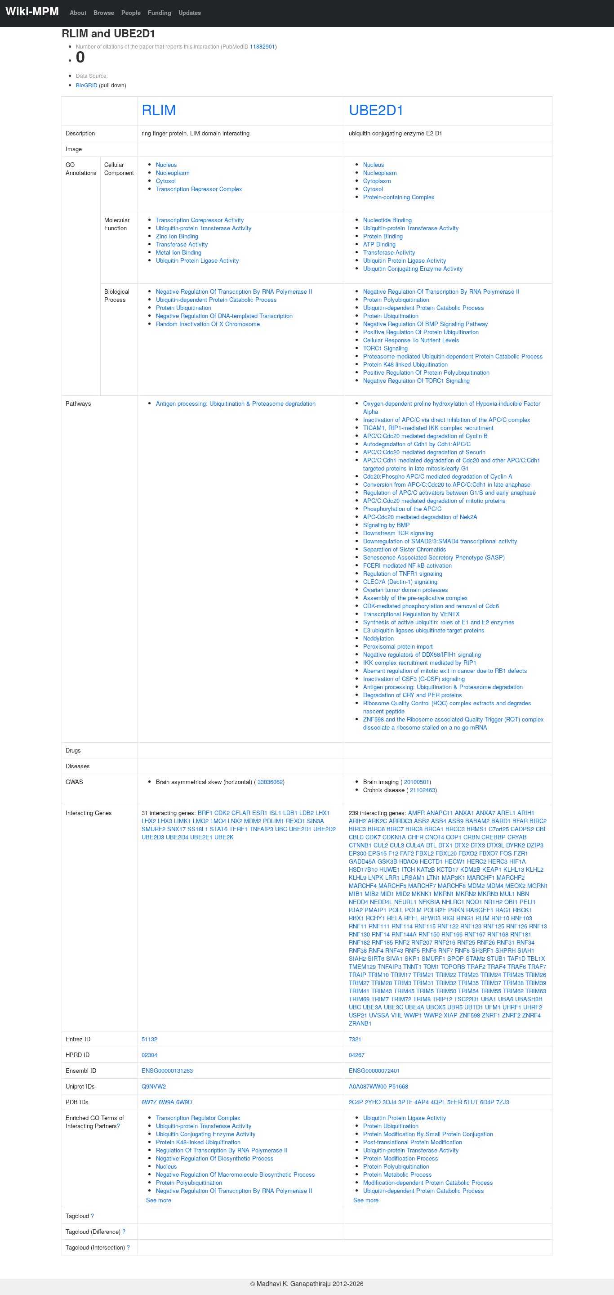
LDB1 (290, 812)
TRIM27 (359, 982)
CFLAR (240, 812)
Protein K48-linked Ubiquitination (405, 364)
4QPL (438, 1102)
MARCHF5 (392, 885)
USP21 (358, 1015)
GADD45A (362, 861)
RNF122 (447, 926)
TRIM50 (446, 990)
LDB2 (306, 812)
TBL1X (536, 958)
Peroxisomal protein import (398, 646)
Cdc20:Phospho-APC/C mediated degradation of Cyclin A (437, 476)
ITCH (408, 869)
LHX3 (165, 820)
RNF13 (538, 926)
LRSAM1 (413, 877)
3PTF (405, 1102)
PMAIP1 (376, 909)
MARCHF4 (363, 885)
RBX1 (356, 918)
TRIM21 (423, 974)
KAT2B (426, 869)
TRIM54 (468, 990)
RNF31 (506, 942)
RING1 (465, 918)
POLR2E (434, 909)
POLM (413, 909)
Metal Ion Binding (178, 252)
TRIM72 (401, 999)
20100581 (416, 781)
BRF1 (205, 812)
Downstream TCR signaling (398, 533)
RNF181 (520, 934)
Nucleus (166, 164)
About (78, 12)
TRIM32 (446, 982)
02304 (149, 1054)
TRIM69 (359, 999)
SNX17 (176, 828)
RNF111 (379, 926)
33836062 (270, 781)
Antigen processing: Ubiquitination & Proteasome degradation (236, 403)
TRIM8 (422, 999)
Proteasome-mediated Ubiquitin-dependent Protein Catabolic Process (453, 356)
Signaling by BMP (386, 524)
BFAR (520, 820)
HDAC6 (408, 861)
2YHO (373, 1102)
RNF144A (404, 934)
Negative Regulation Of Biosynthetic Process (215, 1158)
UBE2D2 (324, 828)
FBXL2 (425, 853)
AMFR (416, 812)
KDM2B (470, 869)
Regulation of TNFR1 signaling (402, 573)
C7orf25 (499, 828)
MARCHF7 (422, 885)
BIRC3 (357, 828)
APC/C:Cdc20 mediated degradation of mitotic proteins (434, 500)
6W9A (166, 1102)
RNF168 (497, 934)
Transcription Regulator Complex (198, 1117)
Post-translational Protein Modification (412, 1142)
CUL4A (415, 845)
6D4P (487, 1102)
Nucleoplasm (173, 172)
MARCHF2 (511, 877)
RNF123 (470, 926)
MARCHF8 (452, 885)
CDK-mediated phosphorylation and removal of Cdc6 (431, 605)
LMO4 (218, 820)
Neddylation (378, 638)
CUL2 (381, 845)
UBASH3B (529, 999)
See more (158, 1200)
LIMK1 (182, 820)
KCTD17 (447, 869)
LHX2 (149, 820)
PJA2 (356, 909)
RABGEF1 (480, 909)
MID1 (387, 893)
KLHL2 (534, 869)
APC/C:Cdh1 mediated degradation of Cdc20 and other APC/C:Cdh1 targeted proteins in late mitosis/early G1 (451, 464)
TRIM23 (468, 974)
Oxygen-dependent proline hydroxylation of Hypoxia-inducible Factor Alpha (451, 407)
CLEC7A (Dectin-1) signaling (400, 581)
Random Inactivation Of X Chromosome (208, 323)
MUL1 (507, 893)
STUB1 (496, 958)
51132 (149, 1039)
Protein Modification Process (400, 1158)
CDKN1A (394, 837)
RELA (394, 918)
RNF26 (486, 942)
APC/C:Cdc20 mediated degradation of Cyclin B (425, 435)
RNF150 (429, 934)
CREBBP (493, 837)
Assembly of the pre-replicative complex (415, 597)
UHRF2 (532, 1007)
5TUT (471, 1102)
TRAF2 (476, 966)
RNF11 (358, 926)
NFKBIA (429, 901)
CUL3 (397, 845)
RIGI (448, 918)
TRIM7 (380, 999)
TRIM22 (446, 974)
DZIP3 (535, 845)
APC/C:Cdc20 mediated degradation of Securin (424, 452)
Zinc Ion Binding (177, 236)
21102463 (422, 789)
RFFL (411, 918)
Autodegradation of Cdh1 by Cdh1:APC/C (417, 443)
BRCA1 (434, 828)
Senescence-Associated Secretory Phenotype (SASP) (434, 557)
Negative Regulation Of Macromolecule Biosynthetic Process (235, 1174)
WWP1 (413, 1015)
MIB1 (356, 893)
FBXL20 (446, 853)
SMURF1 (433, 958)
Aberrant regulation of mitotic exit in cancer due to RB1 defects (445, 670)
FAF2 (407, 853)
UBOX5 (435, 1007)
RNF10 (500, 918)
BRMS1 (477, 828)
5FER (454, 1102)
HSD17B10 (363, 869)
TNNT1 (412, 966)
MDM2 (252, 820)
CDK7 (373, 837)
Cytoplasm (377, 180)
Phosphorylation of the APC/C (402, 508)
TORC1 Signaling (385, 348)
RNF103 (521, 918)
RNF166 (452, 934)
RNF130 (359, 934)
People (131, 12)
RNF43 (394, 950)
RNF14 (381, 934)
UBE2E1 (201, 837)
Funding (159, 12)
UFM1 (493, 1007)
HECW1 (455, 861)
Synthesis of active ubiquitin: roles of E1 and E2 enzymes (439, 622)
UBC (281, 828)
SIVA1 (394, 958)
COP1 (454, 837)
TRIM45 (404, 990)
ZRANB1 (360, 1023)
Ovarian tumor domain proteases (405, 589)
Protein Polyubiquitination (396, 299)
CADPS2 (522, 828)
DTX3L (495, 845)
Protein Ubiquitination (183, 307)
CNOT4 (434, 837)
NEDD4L (381, 901)
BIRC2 (538, 820)
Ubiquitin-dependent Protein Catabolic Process (216, 299)
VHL (396, 1015)
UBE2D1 (377, 109)
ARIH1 (525, 812)
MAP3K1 (453, 877)
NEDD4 (358, 901)
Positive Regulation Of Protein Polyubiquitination (426, 372)
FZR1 (521, 853)
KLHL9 (357, 877)
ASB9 (455, 820)
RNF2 (402, 942)
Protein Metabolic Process (397, 1174)
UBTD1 (473, 1007)
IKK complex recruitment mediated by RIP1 (419, 662)
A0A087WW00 (368, 1086)
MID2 (403, 893)
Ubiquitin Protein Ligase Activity (197, 260)
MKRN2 (466, 893)
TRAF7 (537, 966)
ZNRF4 (531, 1015)
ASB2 (421, 820)
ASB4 (438, 820)
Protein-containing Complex (399, 197)
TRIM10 (378, 974)
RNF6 (429, 950)
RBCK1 (522, 909)
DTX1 (445, 845)
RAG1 (503, 909)
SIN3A (315, 820)
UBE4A (414, 1007)
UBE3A (372, 1007)
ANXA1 (464, 812)
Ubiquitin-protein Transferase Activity (204, 228)
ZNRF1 (491, 1015)
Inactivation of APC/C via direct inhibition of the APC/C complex (446, 419)
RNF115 (425, 926)
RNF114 (402, 926)
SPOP (455, 958)
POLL (395, 909)
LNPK (375, 877)
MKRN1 (444, 893)
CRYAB (517, 837)
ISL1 (275, 812)
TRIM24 (491, 974)
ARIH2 (357, 820)
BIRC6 (376, 828)
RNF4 (376, 950)
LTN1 (433, 877)
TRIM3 (402, 982)
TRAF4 (496, 966)
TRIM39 (535, 982)
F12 (393, 853)
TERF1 (238, 828)
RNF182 (359, 942)
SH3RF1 (483, 950)
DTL (431, 845)
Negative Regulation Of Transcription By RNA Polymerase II (234, 291)
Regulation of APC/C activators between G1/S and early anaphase (449, 492)
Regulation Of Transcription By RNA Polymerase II (222, 1150)
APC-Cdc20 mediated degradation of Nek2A (420, 516)
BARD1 (501, 820)
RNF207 (421, 942)
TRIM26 (535, 974)
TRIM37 (491, 982)
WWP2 (433, 1015)
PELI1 (528, 901)
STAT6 (218, 828)
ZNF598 (469, 1015)
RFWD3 (430, 918)
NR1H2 (493, 901)
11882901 (262, 46)
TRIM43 (381, 990)
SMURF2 (153, 828)
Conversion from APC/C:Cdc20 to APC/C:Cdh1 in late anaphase (446, 484)
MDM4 (494, 885)
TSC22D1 (466, 999)
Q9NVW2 (154, 1086)
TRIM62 (513, 990)
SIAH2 (357, 958)
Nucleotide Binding (387, 219)
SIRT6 (376, 958)
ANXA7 (485, 812)
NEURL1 (405, 901)
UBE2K (224, 837)
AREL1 (506, 812)
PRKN (456, 909)
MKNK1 (422, 893)
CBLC (356, 837)
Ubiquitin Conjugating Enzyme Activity (413, 268)
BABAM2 (477, 820)
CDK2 (222, 812)
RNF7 (445, 950)
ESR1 (259, 812)
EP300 (357, 853)
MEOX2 (515, 885)
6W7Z (149, 1102)
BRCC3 (455, 828)
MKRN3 (488, 893)
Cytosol (166, 180)
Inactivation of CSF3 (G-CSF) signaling (414, 678)
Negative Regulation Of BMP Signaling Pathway (425, 323)
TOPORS (453, 966)
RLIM (159, 109)
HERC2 (476, 861)
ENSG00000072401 (374, 1070)
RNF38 (358, 950)
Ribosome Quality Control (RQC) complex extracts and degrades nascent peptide (447, 707)
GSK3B (387, 861)
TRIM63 (535, 990)
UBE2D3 (153, 837)
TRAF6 (516, 966)
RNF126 (516, 926)
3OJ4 (389, 1102)
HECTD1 (431, 861)
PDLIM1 (273, 820)
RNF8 (462, 950)
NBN (523, 893)
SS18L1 (197, 828)
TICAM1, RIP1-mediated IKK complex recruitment (428, 427)
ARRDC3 (400, 820)
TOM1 (431, 966)
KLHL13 (513, 869)
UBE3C (393, 1007)
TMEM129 (362, 966)
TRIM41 (359, 990)
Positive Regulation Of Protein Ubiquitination (421, 331)
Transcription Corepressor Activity (200, 219)
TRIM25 (513, 974)
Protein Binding (383, 236)
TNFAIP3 (261, 828)
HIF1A (517, 861)
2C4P (356, 1102)
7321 (355, 1039)
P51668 (398, 1086)
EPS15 (377, 853)
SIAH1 (525, 950)
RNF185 (382, 942)
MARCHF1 (481, 877)
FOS (506, 853)
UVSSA (379, 1015)
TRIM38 (513, 982)
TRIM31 (423, 982)
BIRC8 (414, 828)
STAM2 (475, 958)
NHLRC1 (453, 901)
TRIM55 (491, 990)
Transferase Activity (182, 244)
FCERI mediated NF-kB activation (407, 565)
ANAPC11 (440, 812)
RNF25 (466, 942)
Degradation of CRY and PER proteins (412, 694)
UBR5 (455, 1007)
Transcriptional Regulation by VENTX (411, 613)
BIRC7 (395, 828)
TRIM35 (468, 982)
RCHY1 (375, 918)
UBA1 (488, 999)
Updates (189, 12)
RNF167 (474, 934)
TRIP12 (442, 999)
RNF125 (493, 926)
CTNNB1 (360, 845)
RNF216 (444, 942)
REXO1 (295, 820)
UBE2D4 (177, 837)
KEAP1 (492, 869)
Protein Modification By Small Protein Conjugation (428, 1133)
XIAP (451, 1015)
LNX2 (235, 820)
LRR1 (392, 877)
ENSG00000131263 (167, 1070)
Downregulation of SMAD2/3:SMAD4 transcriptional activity (440, 541)
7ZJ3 (502, 1102)
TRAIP (357, 974)
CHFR (415, 837)
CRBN (471, 837)
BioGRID (87, 85)
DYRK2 (515, 845)
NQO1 (474, 901)
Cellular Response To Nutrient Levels (411, 340)
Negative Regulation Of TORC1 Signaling (416, 380)
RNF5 (412, 950)
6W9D (184, 1102)
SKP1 (412, 958)
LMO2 (201, 820)
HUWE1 (389, 869)
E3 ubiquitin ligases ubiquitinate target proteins (424, 630)
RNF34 (525, 942)
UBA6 (505, 999)
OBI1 (511, 901)
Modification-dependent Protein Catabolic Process (428, 1182)
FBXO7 (488, 853)
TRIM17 (401, 974)
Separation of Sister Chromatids (404, 549)
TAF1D (516, 958)
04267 (357, 1054)
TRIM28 (381, 982)
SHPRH (505, 950)
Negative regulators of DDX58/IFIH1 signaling (422, 654)
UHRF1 (512, 1007)
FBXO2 (467, 853)
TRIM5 (425, 990)
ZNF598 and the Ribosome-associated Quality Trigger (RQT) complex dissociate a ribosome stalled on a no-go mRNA (453, 723)
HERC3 (497, 861)
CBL (541, 828)
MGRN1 (537, 885)
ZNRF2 (511, 1015)
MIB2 (371, 893)
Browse (103, 12)
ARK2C (377, 820)
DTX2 (461, 845)
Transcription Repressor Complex (199, 188)
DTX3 (478, 845)
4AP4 (421, 1102)
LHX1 (323, 812)
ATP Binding (379, 244)
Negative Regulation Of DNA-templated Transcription (224, 315)
